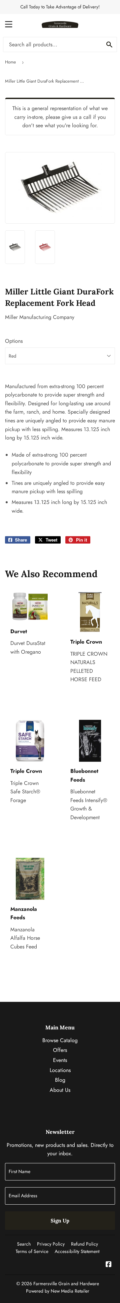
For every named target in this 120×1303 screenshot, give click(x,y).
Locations (60, 1070)
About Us (60, 1090)
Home (10, 62)
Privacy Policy (51, 1244)
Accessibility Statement (77, 1251)
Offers (60, 1050)
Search (24, 1244)
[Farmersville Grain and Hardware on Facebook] (109, 1265)
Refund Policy (84, 1244)
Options (14, 341)
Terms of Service (32, 1251)
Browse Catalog (60, 1040)
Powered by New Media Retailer (57, 1291)
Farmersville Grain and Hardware (66, 1283)
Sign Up (60, 1220)
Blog (60, 1080)
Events (60, 1060)
